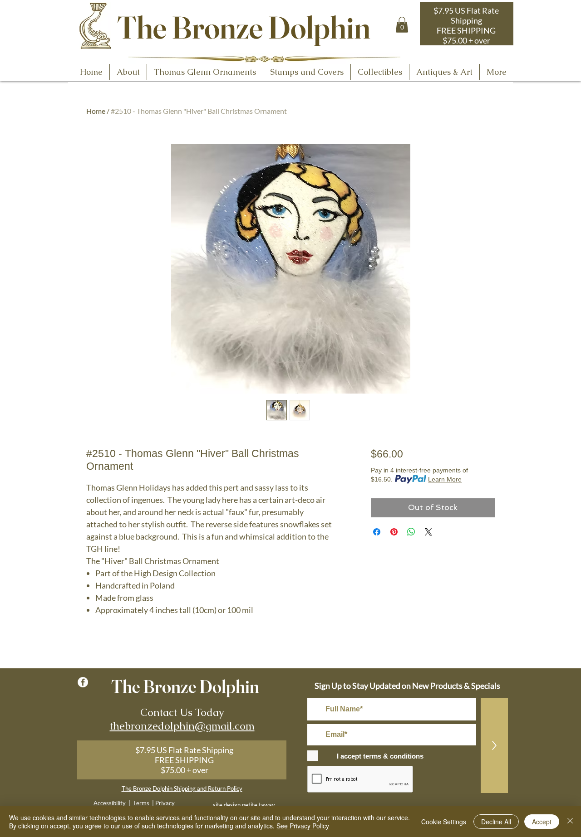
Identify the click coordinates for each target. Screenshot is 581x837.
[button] (402, 25)
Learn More (445, 479)
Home (95, 111)
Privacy (165, 803)
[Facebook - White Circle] (83, 682)
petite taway (258, 804)
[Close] (570, 821)
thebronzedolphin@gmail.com (182, 726)
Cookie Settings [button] (443, 821)
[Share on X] (428, 531)
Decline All (496, 821)
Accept (541, 821)
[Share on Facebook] (376, 531)
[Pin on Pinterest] (394, 531)
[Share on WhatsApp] (411, 531)
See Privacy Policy (302, 825)
